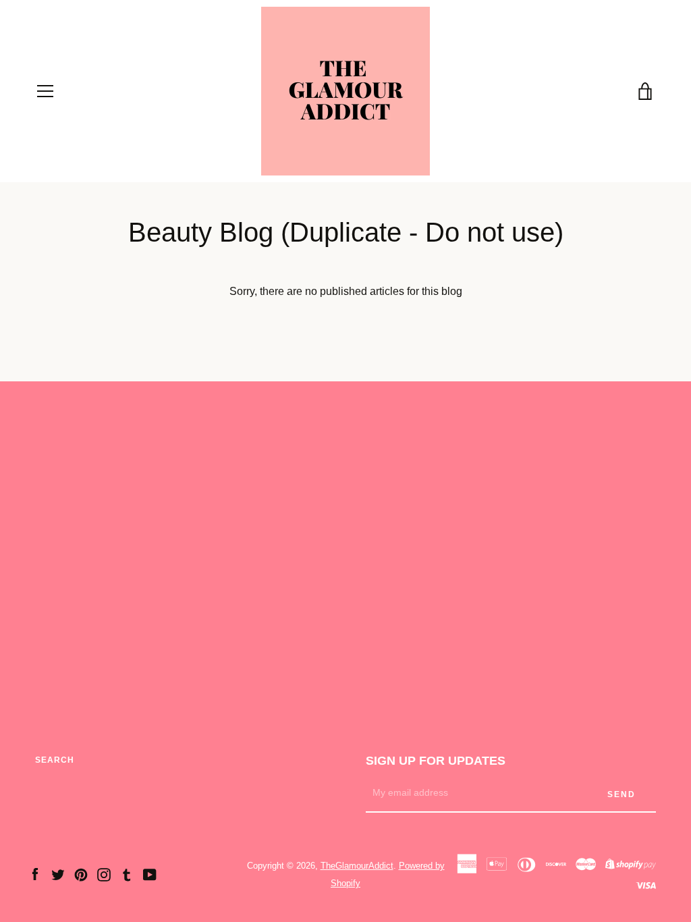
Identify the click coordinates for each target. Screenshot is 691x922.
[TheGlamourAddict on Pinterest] (81, 873)
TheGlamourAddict (357, 866)
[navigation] (45, 91)
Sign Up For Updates (435, 760)
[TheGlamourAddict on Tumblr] (127, 873)
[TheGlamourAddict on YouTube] (150, 873)
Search (54, 760)
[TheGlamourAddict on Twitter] (58, 873)
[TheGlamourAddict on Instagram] (104, 873)
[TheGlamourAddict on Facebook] (35, 873)
